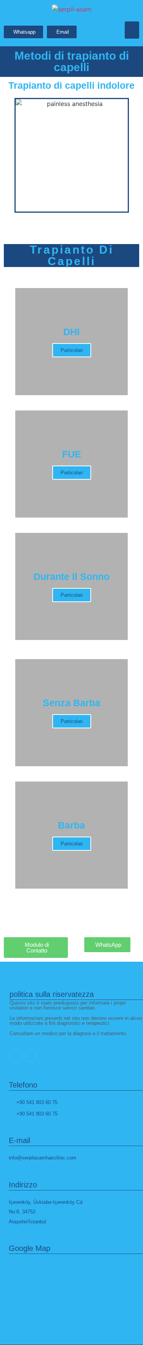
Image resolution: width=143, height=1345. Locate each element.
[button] (132, 30)
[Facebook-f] (30, 1055)
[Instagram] (16, 1055)
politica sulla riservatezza (52, 994)
